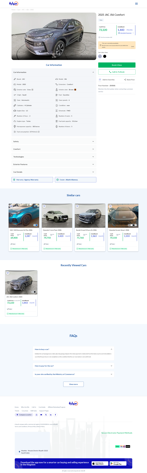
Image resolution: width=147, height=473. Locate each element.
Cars (18, 10)
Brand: (19, 79)
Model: (61, 79)
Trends (17, 411)
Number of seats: (64, 116)
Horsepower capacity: (24, 126)
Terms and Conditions (21, 426)
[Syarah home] (13, 4)
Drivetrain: (62, 111)
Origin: (19, 95)
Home (13, 10)
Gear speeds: (63, 100)
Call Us (34, 407)
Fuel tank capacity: (65, 121)
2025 (32, 10)
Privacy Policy (32, 426)
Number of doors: (64, 126)
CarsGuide (42, 407)
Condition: (62, 105)
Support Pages (44, 411)
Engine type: (21, 121)
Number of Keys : (23, 116)
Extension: (62, 84)
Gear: (19, 100)
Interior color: (63, 89)
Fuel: (60, 95)
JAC (23, 10)
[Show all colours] (35, 225)
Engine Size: (21, 111)
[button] (100, 79)
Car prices (25, 411)
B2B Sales (34, 411)
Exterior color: (21, 89)
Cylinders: (20, 105)
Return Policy (41, 426)
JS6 (27, 10)
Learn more (132, 47)
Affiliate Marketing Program (56, 407)
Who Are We (25, 407)
